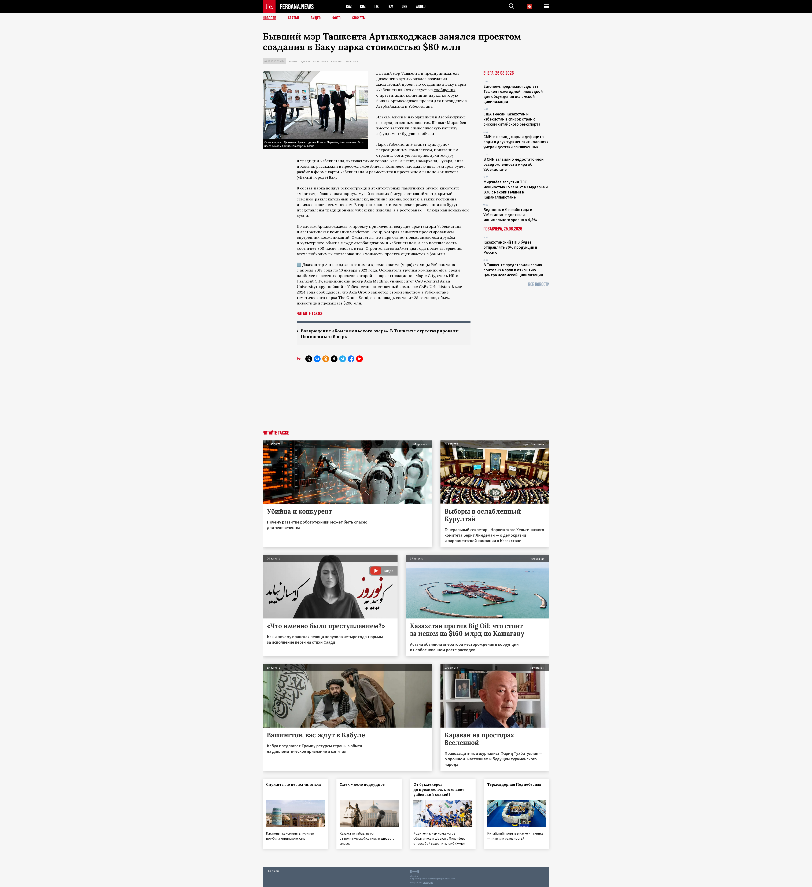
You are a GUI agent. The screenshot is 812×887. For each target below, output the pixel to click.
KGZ (363, 6)
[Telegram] (342, 358)
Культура (336, 61)
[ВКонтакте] (317, 358)
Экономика (320, 61)
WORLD (420, 6)
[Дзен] (334, 358)
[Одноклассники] (325, 358)
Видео (316, 18)
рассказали (327, 166)
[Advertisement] (406, 398)
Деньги (305, 61)
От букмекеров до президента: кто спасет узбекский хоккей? (438, 789)
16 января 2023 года (358, 270)
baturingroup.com (438, 878)
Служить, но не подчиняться (293, 784)
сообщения (444, 89)
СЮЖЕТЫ (359, 18)
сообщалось (328, 292)
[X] (308, 358)
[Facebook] (351, 358)
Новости (269, 18)
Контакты (273, 870)
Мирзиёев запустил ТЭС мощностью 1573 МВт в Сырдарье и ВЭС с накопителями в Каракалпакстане (515, 189)
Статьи (293, 18)
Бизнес (293, 61)
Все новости (538, 284)
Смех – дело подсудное (362, 784)
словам (310, 226)
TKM (390, 6)
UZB (404, 6)
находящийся (421, 117)
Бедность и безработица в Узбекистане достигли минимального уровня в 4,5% (510, 214)
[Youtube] (359, 358)
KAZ (349, 6)
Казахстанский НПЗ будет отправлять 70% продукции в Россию (510, 247)
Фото (336, 18)
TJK (376, 6)
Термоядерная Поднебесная (514, 784)
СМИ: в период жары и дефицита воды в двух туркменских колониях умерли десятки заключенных (515, 141)
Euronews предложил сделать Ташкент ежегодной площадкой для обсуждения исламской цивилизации (513, 94)
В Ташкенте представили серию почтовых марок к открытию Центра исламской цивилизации (513, 269)
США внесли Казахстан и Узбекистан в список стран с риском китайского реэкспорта (511, 119)
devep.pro (428, 882)
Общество (351, 61)
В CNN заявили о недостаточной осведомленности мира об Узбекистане (513, 164)
